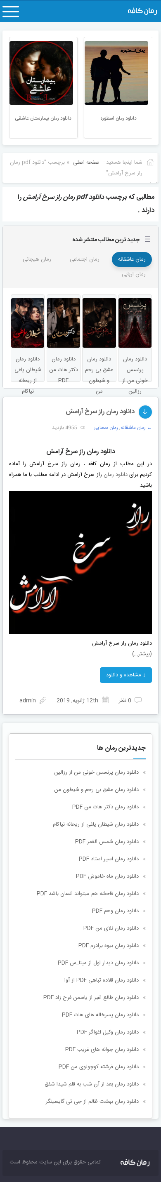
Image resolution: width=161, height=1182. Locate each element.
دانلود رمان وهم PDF (115, 911)
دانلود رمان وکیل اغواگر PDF (108, 1032)
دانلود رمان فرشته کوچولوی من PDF (99, 1066)
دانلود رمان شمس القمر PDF (107, 841)
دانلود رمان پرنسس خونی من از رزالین (96, 772)
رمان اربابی (134, 274)
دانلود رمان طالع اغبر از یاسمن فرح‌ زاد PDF (91, 997)
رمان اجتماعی (84, 259)
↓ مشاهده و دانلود (126, 675)
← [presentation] (15, 72)
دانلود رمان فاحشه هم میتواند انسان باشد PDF (88, 893)
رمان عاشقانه (132, 259)
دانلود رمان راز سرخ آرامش (100, 411)
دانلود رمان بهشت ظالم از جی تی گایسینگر (92, 1101)
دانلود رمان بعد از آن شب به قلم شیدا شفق (92, 1084)
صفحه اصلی (86, 162)
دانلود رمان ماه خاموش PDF (107, 876)
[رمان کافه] (135, 11)
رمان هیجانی (37, 259)
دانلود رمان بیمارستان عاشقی (76, 118)
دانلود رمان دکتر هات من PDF (105, 807)
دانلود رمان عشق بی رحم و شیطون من (96, 789)
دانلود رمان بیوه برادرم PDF (108, 945)
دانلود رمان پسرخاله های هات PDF (100, 1015)
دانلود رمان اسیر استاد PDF (109, 859)
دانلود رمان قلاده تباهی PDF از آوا (101, 980)
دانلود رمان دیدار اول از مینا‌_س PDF (98, 963)
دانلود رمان (116, 474)
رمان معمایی (105, 428)
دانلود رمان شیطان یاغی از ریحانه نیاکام (96, 824)
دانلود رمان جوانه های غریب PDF (102, 1049)
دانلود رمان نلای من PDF (111, 928)
